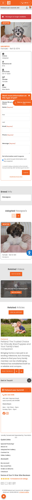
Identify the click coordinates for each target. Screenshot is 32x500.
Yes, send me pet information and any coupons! (15, 160)
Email (7, 126)
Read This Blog (7, 371)
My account (5, 463)
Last (3, 122)
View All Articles (16, 312)
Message (8, 143)
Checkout (4, 472)
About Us (4, 447)
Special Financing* (7, 444)
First (3, 115)
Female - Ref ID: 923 (9, 255)
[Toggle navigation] (3, 3)
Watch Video (16, 292)
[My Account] (27, 8)
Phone (7, 135)
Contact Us (5, 452)
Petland (4, 339)
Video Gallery (5, 455)
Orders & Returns (7, 469)
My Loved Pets (6, 466)
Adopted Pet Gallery (8, 450)
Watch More (16, 274)
